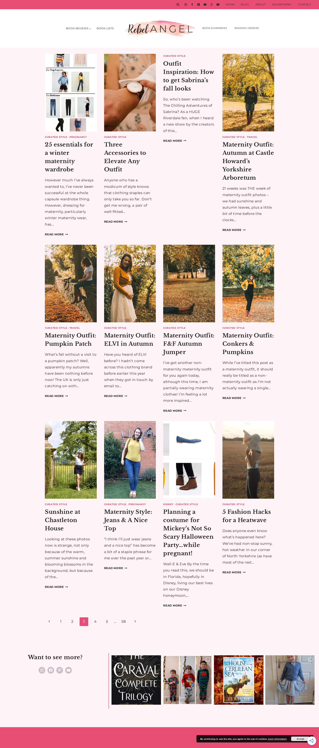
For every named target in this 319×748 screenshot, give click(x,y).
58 (123, 621)
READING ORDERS (246, 28)
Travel (252, 136)
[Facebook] (192, 4)
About (260, 4)
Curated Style (56, 136)
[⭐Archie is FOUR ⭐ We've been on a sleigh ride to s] (187, 680)
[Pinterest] (198, 4)
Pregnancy (78, 136)
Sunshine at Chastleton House (62, 520)
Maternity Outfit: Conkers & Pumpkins (248, 343)
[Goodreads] (211, 4)
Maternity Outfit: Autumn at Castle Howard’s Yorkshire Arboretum (248, 161)
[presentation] (71, 92)
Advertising (281, 4)
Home (230, 4)
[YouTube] (205, 4)
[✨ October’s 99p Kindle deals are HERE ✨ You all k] (238, 680)
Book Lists (105, 28)
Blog (245, 4)
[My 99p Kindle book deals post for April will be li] (136, 680)
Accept (300, 738)
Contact (304, 4)
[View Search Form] (178, 5)
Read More (56, 234)
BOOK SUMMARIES (214, 28)
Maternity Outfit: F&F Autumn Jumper (189, 343)
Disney (168, 504)
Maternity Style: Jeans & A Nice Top (128, 520)
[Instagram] (185, 4)
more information (277, 738)
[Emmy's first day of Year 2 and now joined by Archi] (290, 680)
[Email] (218, 4)
